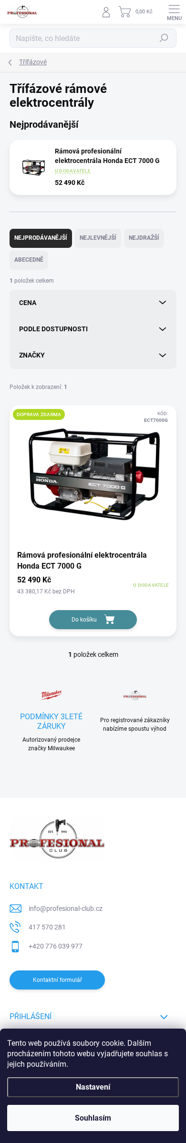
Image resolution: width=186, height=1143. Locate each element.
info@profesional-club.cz (66, 908)
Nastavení (93, 1087)
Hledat (164, 38)
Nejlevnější (98, 238)
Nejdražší (144, 238)
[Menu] (174, 12)
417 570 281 (47, 927)
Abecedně (28, 259)
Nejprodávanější (40, 238)
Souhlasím (93, 1118)
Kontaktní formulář (57, 980)
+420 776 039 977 (56, 946)
